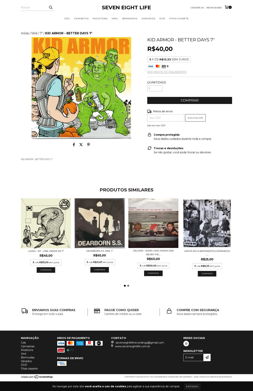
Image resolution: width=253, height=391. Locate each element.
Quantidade (156, 82)
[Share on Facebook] (74, 144)
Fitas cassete (179, 18)
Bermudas (129, 18)
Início (25, 33)
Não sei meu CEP (156, 125)
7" (41, 33)
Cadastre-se (197, 7)
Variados (148, 18)
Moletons (100, 18)
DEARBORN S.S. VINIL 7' (99, 250)
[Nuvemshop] (37, 378)
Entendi (192, 386)
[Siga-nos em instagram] (186, 343)
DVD (162, 18)
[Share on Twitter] (81, 144)
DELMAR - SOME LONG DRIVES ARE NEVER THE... (153, 252)
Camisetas (81, 18)
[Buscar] (50, 7)
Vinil (115, 18)
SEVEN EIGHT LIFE (126, 7)
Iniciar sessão (214, 7)
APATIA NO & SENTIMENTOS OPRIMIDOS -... (207, 253)
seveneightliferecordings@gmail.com (140, 342)
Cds (67, 18)
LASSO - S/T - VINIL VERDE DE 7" (46, 251)
